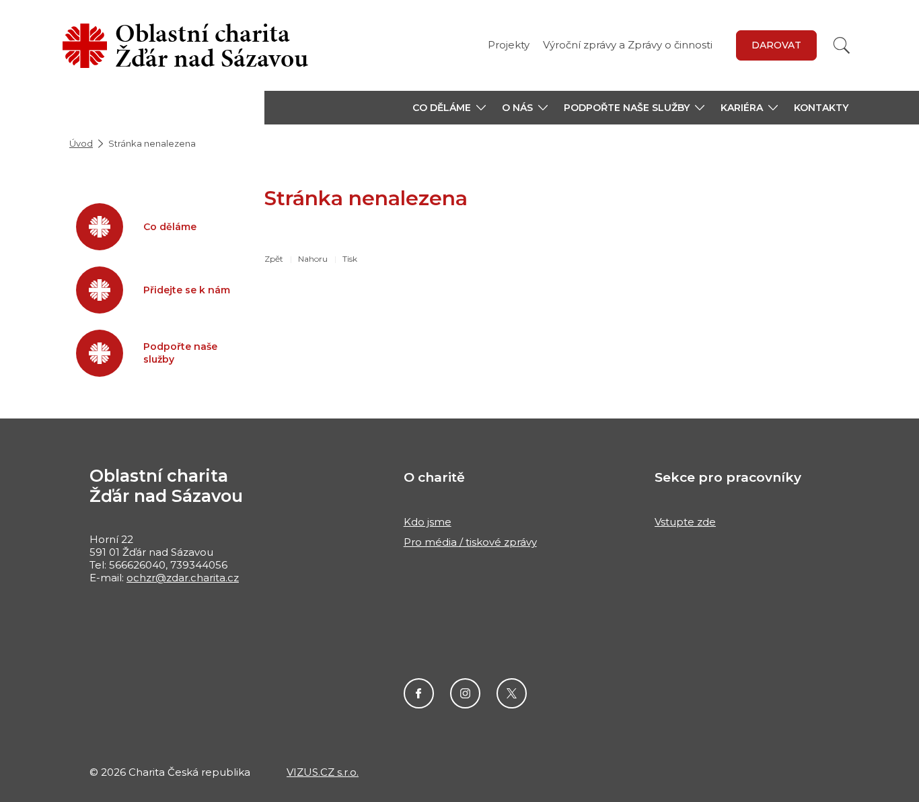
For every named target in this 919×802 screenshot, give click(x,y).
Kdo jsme (427, 521)
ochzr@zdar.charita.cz (182, 577)
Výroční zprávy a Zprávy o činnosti (627, 44)
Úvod (81, 143)
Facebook (419, 693)
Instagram (465, 693)
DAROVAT (776, 45)
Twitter (512, 693)
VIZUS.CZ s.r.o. (323, 772)
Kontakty (821, 108)
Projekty (508, 44)
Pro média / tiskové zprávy (470, 542)
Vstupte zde (685, 521)
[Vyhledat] (841, 45)
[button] (449, 107)
